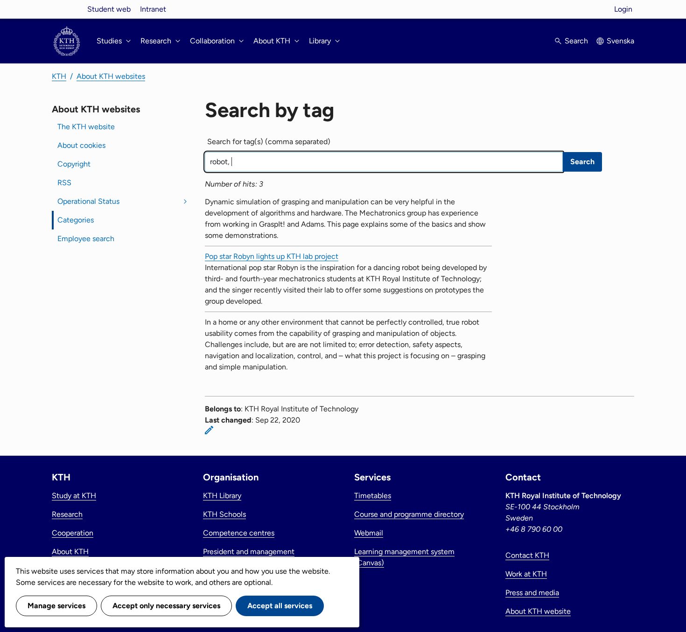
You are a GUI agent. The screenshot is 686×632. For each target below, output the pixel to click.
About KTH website (538, 611)
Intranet (153, 9)
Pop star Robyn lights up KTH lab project (271, 256)
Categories (75, 219)
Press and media (532, 592)
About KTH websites (111, 76)
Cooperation (72, 532)
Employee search (85, 238)
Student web (109, 9)
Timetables (372, 495)
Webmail (368, 532)
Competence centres (238, 532)
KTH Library (222, 495)
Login (623, 9)
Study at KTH (74, 495)
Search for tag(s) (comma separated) (268, 141)
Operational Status (88, 201)
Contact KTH (527, 555)
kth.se (67, 9)
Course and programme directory (409, 514)
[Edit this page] (209, 430)
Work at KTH (526, 573)
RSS (64, 182)
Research (67, 514)
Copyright (74, 164)
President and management (248, 551)
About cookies (81, 145)
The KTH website (86, 126)
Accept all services (279, 605)
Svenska (620, 40)
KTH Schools (224, 514)
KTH (59, 76)
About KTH (70, 551)
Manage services (56, 605)
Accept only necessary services (166, 605)
